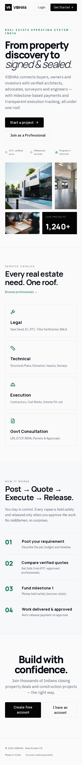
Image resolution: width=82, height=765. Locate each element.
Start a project (22, 122)
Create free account (23, 709)
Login (41, 7)
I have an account (60, 710)
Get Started (62, 7)
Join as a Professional (28, 135)
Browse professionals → (21, 292)
